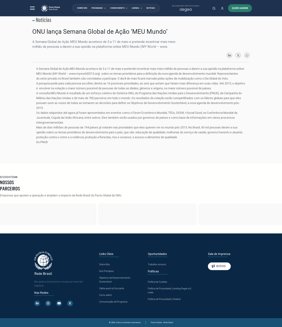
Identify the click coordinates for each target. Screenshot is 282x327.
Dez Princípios (106, 246)
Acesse (221, 241)
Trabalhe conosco (157, 239)
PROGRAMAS (97, 8)
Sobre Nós (104, 239)
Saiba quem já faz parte (111, 263)
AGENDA (135, 8)
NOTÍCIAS (150, 8)
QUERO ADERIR (240, 8)
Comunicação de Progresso (113, 276)
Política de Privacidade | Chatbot (164, 274)
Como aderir (105, 269)
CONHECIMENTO (117, 8)
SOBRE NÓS (82, 8)
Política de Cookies (157, 256)
